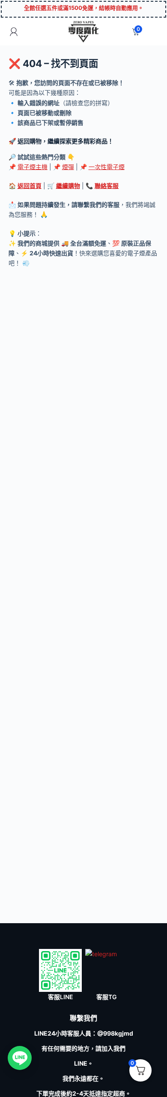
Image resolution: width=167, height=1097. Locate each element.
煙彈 (68, 166)
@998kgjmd (115, 1033)
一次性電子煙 (107, 166)
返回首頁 (30, 185)
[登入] (14, 32)
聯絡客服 (107, 185)
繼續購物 (68, 185)
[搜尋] (154, 31)
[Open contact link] (20, 1058)
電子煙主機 (33, 166)
